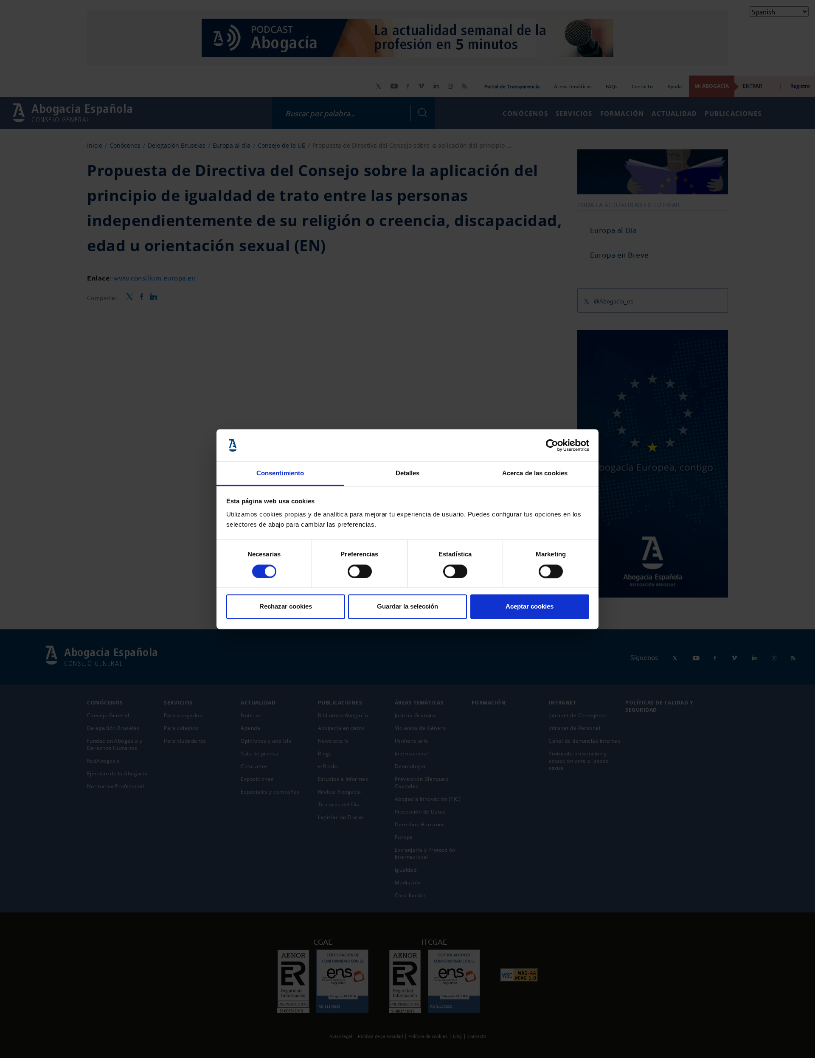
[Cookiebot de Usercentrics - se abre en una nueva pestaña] (552, 445)
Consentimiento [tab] (280, 473)
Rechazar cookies (285, 606)
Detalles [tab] (408, 473)
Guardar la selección (407, 606)
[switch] (360, 571)
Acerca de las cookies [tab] (535, 473)
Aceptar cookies (530, 606)
